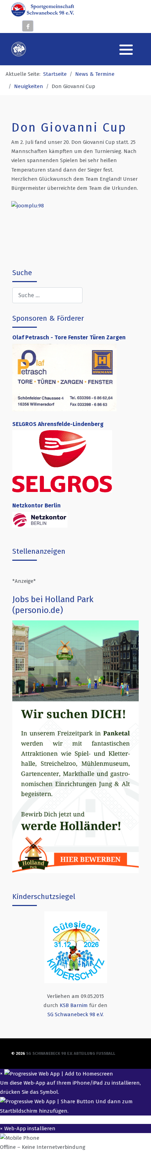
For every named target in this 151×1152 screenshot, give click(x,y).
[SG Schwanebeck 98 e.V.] (42, 9)
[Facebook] (27, 26)
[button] (126, 49)
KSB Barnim (74, 1005)
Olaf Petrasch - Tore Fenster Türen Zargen (69, 337)
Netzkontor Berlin (36, 505)
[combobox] (47, 295)
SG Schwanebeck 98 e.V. (75, 1014)
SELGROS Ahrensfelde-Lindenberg (58, 424)
